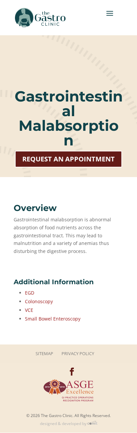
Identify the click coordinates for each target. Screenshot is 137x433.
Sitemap (44, 353)
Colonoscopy (39, 301)
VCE (29, 310)
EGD (29, 293)
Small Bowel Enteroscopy (52, 319)
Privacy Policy (78, 353)
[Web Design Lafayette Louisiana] (92, 423)
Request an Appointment (68, 158)
